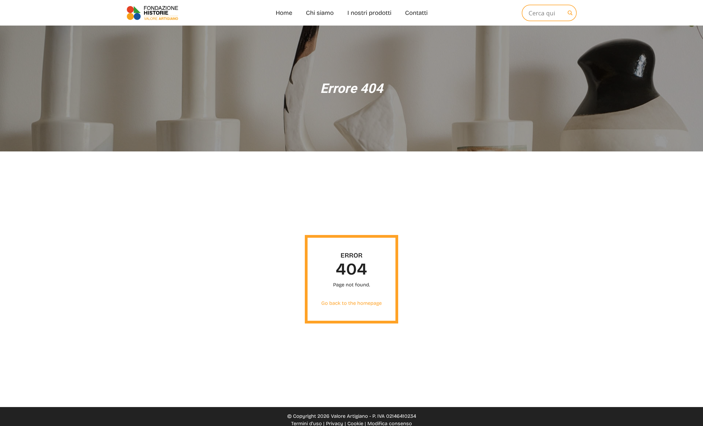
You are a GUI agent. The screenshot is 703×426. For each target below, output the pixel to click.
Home (284, 12)
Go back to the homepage (351, 303)
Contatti (416, 12)
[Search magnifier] (570, 13)
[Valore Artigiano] (152, 12)
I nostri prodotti (369, 12)
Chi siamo (320, 12)
